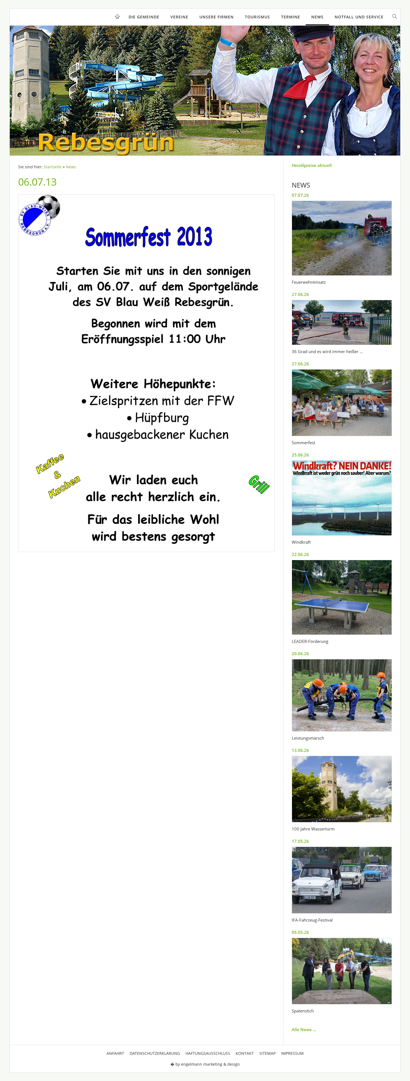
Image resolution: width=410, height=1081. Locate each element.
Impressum (292, 1053)
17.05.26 (300, 841)
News (317, 17)
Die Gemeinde (144, 17)
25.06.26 (300, 455)
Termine (290, 17)
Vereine (179, 17)
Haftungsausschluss (207, 1053)
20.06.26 (300, 653)
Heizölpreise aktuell (312, 165)
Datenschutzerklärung (155, 1053)
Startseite (53, 166)
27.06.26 (300, 294)
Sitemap (267, 1053)
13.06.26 (300, 750)
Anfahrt (115, 1053)
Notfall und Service (359, 17)
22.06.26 (300, 554)
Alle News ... (304, 1029)
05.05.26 (300, 932)
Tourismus (257, 17)
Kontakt (245, 1053)
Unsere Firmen (216, 17)
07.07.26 (300, 195)
